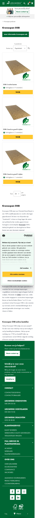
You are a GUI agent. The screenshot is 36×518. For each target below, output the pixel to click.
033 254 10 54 (10, 412)
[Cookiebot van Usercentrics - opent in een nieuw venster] (24, 235)
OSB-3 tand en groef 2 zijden (13, 174)
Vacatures (9, 472)
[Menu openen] (3, 3)
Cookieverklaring (12, 483)
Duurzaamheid (11, 467)
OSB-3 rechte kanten (10, 84)
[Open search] (24, 3)
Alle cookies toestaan (17, 274)
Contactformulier (12, 395)
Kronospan (22, 225)
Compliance (10, 469)
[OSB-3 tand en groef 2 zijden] (18, 157)
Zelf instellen (24, 268)
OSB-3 (19, 295)
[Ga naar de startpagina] (14, 3)
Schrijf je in (10, 379)
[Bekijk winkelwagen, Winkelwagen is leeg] (32, 3)
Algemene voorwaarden (15, 478)
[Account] (28, 3)
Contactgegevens (12, 392)
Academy (8, 448)
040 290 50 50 (10, 403)
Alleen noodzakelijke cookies (17, 280)
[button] (18, 388)
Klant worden (11, 430)
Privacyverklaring (12, 481)
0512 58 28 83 (10, 420)
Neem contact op (22, 12)
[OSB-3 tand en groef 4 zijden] (18, 112)
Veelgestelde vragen (13, 436)
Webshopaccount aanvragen (17, 433)
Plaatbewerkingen (12, 454)
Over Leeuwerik (11, 464)
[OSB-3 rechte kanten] (18, 67)
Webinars (9, 451)
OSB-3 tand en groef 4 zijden (13, 129)
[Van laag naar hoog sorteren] (29, 48)
